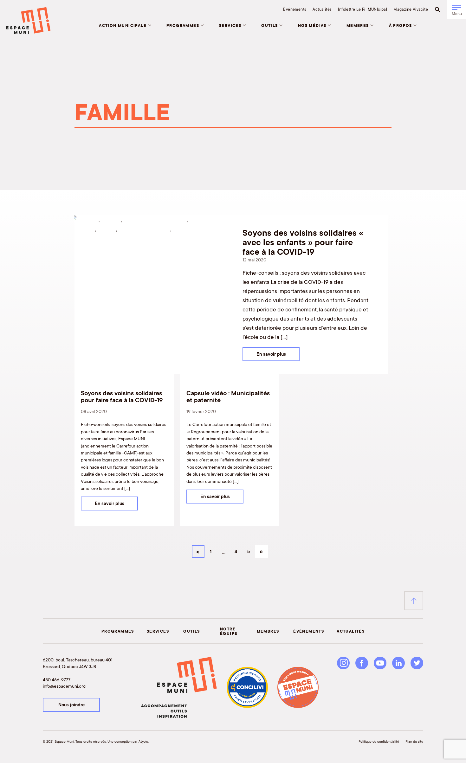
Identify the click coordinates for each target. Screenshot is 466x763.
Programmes (182, 25)
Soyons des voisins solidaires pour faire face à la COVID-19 (122, 396)
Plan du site (414, 741)
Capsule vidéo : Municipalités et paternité (228, 396)
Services (230, 25)
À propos (400, 25)
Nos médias (312, 25)
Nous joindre (71, 705)
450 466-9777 (56, 680)
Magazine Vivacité (410, 9)
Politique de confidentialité (379, 741)
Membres (357, 25)
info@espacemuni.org (64, 686)
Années (111, 220)
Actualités (322, 9)
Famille (106, 229)
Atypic (143, 741)
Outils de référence (144, 229)
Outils (269, 25)
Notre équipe (228, 631)
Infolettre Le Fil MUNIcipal (362, 9)
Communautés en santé (155, 220)
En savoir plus (271, 354)
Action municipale (122, 25)
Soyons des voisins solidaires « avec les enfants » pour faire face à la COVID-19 (303, 242)
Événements (294, 9)
